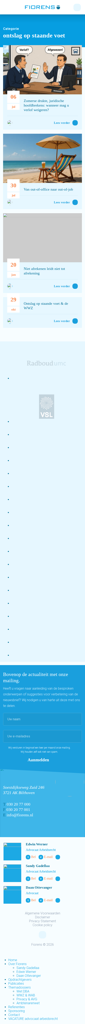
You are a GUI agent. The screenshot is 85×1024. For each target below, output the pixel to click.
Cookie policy (42, 925)
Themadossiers (19, 987)
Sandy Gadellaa (38, 866)
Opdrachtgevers (20, 980)
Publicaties (16, 983)
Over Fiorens (17, 964)
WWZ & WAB (26, 995)
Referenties (16, 1007)
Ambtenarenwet (28, 1003)
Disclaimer (42, 917)
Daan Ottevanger (39, 887)
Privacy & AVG (27, 999)
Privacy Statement (42, 921)
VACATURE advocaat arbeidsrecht (33, 1019)
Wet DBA (23, 991)
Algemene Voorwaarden (42, 913)
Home (12, 960)
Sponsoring (16, 1011)
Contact (14, 1015)
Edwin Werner (37, 844)
